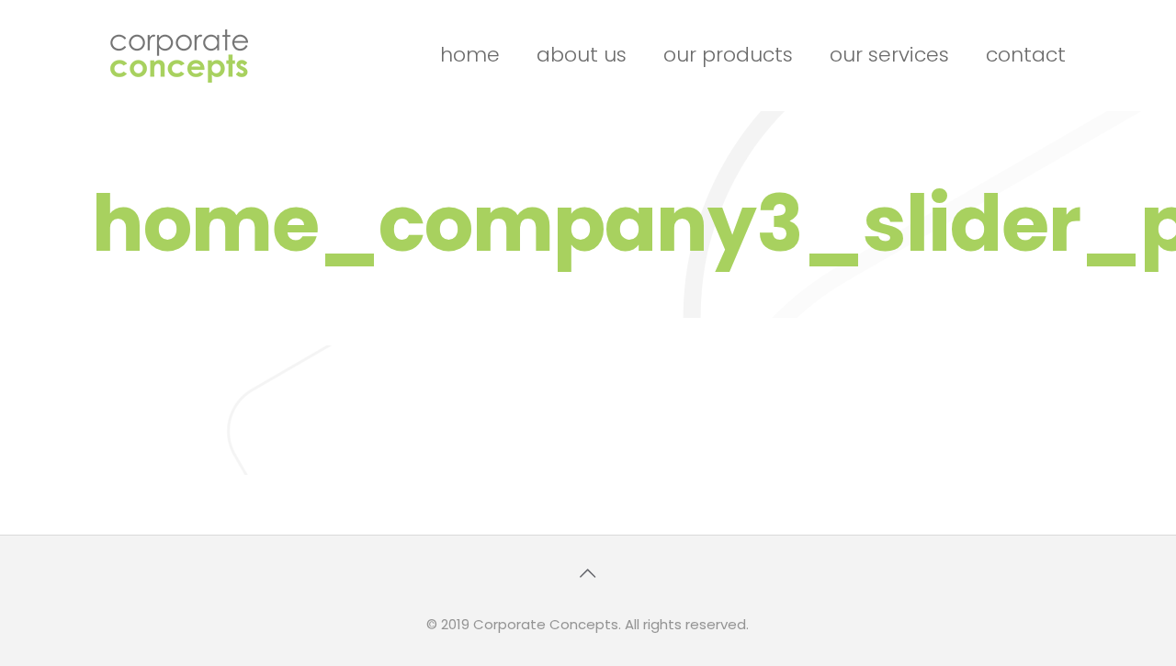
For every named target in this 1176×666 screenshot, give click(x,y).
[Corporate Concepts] (179, 55)
